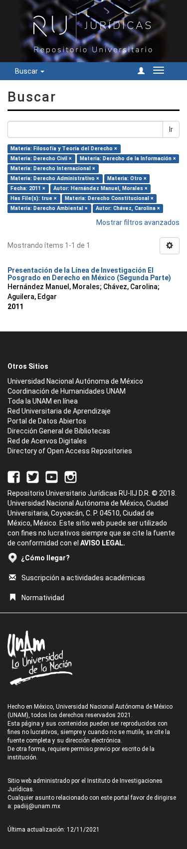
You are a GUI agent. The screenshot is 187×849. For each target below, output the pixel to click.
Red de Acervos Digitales (47, 441)
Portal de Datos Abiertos (46, 421)
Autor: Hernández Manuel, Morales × (100, 188)
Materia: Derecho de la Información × (128, 158)
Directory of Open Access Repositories (69, 451)
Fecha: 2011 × (27, 188)
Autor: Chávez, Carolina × (128, 208)
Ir (171, 129)
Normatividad (42, 598)
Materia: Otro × (127, 178)
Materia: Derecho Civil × (41, 158)
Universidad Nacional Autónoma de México (75, 381)
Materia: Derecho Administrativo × (54, 178)
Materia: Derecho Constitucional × (109, 198)
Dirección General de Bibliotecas (58, 431)
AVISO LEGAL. (102, 543)
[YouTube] (51, 477)
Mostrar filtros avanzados (138, 222)
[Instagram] (70, 477)
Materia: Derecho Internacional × (52, 168)
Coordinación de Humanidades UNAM (66, 391)
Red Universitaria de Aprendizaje (59, 411)
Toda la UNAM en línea (42, 401)
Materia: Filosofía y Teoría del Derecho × (63, 148)
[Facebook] (13, 477)
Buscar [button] (27, 71)
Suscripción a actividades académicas (83, 578)
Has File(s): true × (33, 198)
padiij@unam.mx (37, 806)
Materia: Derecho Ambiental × (49, 208)
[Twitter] (32, 477)
